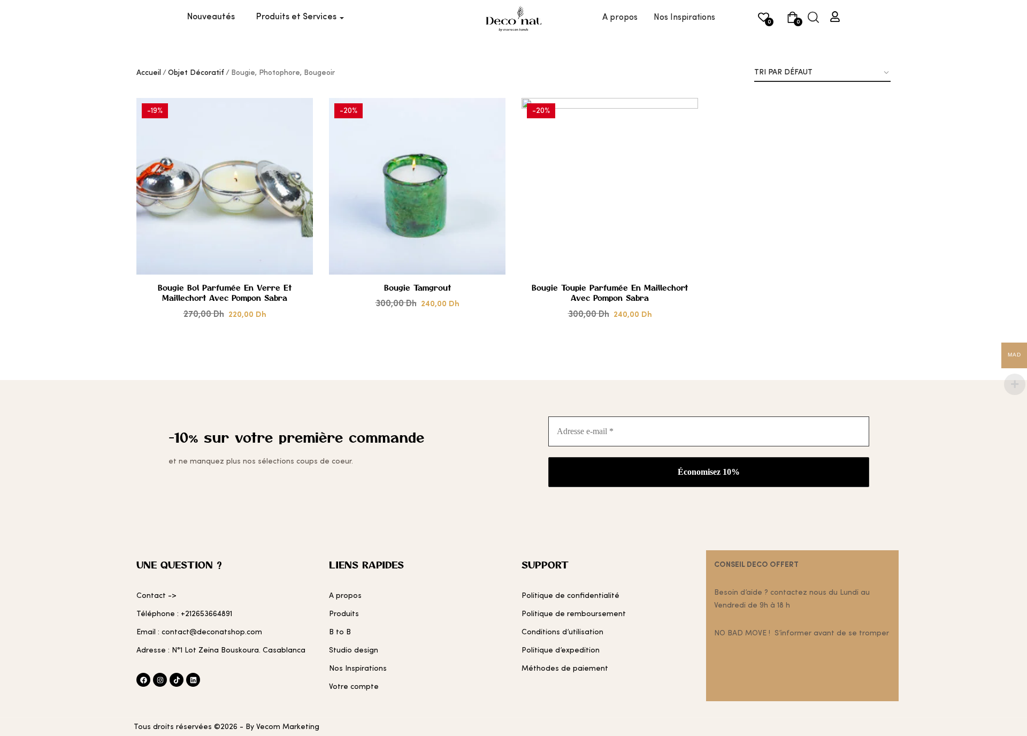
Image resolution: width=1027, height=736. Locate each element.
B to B (340, 632)
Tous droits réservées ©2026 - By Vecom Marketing (226, 727)
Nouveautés (211, 17)
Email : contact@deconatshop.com (199, 632)
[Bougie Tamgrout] (417, 186)
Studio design (353, 650)
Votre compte (354, 687)
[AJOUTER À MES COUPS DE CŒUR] (290, 145)
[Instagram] (160, 680)
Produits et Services (297, 17)
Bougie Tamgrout (417, 288)
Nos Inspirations (684, 17)
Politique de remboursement (574, 614)
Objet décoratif (196, 73)
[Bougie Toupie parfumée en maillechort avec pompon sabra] (610, 186)
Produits (344, 614)
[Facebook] (143, 680)
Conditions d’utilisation (562, 632)
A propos (620, 17)
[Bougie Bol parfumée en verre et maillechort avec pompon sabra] (224, 186)
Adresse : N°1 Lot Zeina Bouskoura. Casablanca (220, 650)
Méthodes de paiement (565, 668)
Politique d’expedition (561, 650)
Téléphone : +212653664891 (184, 614)
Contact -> (156, 596)
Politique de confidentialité (570, 596)
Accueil (148, 73)
